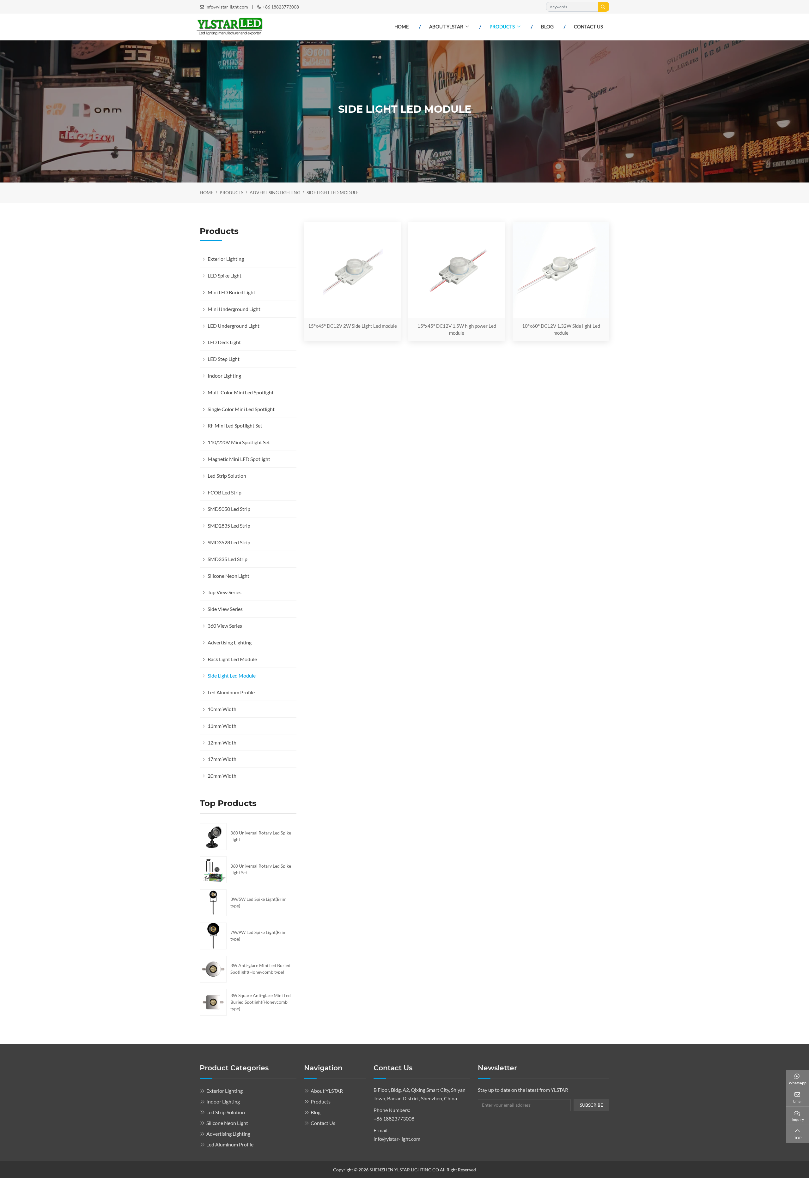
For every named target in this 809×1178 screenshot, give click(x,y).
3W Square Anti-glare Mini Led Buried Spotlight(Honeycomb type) (260, 1002)
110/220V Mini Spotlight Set (239, 442)
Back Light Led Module (232, 659)
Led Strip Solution (227, 476)
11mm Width (222, 726)
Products (502, 26)
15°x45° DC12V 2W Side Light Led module (352, 326)
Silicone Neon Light (228, 576)
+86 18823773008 (281, 6)
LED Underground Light (233, 326)
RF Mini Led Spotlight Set (235, 425)
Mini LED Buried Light (231, 292)
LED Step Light (224, 359)
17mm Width (222, 759)
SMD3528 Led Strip (229, 542)
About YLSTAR (446, 26)
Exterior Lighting (226, 259)
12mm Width (222, 742)
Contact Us (588, 26)
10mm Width (222, 709)
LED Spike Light (224, 275)
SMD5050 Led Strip (229, 509)
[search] (603, 7)
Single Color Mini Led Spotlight (241, 409)
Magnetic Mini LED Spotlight (239, 459)
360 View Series (225, 626)
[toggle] (290, 259)
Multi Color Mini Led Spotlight (241, 392)
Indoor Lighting (224, 376)
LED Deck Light (224, 342)
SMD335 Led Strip (227, 559)
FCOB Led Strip (224, 492)
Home (401, 26)
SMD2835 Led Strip (229, 526)
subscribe (591, 1105)
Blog (547, 26)
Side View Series (225, 609)
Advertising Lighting (230, 642)
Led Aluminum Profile (231, 692)
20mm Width (222, 776)
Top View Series (224, 592)
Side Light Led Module (232, 676)
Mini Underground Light (234, 309)
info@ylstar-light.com (226, 6)
